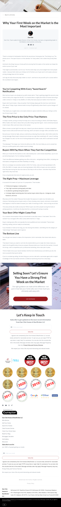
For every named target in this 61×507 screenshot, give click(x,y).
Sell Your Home (6, 423)
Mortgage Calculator (8, 436)
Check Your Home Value (9, 431)
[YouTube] (6, 405)
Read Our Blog (6, 434)
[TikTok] (11, 405)
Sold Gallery (5, 439)
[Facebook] (2, 405)
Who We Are (5, 420)
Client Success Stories (8, 428)
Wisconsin (5, 442)
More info (13, 500)
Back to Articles (10, 15)
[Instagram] (9, 405)
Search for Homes (7, 426)
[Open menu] (59, 3)
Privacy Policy (30, 483)
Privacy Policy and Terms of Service (33, 345)
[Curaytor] (9, 414)
